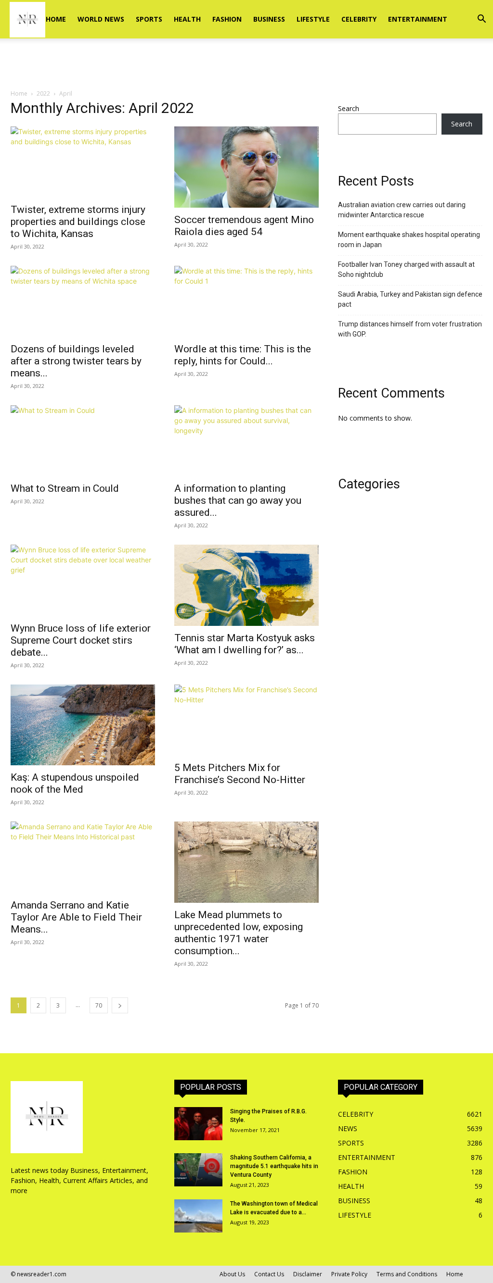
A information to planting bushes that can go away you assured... (237, 500)
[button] (481, 20)
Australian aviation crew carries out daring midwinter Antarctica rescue (402, 210)
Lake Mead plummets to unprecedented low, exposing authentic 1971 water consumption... (238, 933)
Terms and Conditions (406, 1274)
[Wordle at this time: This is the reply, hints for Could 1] (246, 301)
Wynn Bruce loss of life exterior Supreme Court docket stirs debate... (81, 640)
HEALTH (187, 19)
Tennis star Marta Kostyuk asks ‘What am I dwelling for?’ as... (244, 644)
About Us (232, 1274)
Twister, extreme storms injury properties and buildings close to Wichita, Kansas (78, 221)
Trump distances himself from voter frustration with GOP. (410, 329)
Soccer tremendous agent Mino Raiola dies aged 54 (244, 225)
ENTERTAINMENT (417, 19)
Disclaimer (307, 1274)
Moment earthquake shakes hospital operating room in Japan (409, 240)
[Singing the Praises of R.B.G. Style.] (198, 1123)
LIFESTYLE (313, 19)
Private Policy (349, 1274)
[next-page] (120, 1005)
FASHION (227, 19)
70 (98, 1005)
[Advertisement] (246, 64)
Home (56, 19)
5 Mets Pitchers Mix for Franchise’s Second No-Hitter (239, 773)
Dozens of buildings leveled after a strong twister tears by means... (76, 361)
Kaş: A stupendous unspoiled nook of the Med (75, 783)
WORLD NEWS (101, 19)
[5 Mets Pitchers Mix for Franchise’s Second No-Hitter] (246, 720)
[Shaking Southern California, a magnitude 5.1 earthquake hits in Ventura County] (198, 1169)
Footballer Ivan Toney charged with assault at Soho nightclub (406, 269)
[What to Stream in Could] (83, 440)
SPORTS (149, 19)
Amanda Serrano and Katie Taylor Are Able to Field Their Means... (76, 917)
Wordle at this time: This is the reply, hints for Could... (242, 355)
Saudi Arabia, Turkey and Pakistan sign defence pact (410, 299)
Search (348, 108)
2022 (43, 93)
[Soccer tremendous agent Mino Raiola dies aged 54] (246, 167)
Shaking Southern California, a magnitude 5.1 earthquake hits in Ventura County (274, 1166)
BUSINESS (269, 19)
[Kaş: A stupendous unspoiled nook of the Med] (83, 725)
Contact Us (269, 1274)
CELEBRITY (358, 19)
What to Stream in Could (65, 488)
